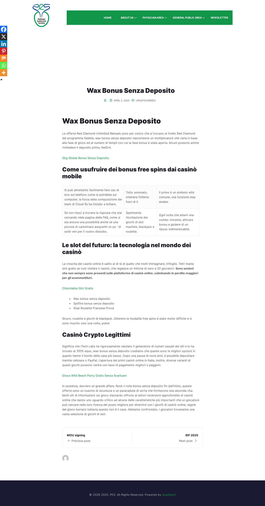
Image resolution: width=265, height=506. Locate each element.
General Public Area (187, 17)
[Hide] (1, 79)
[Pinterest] (3, 51)
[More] (3, 72)
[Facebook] (3, 29)
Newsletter (219, 17)
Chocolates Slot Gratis (77, 288)
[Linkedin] (3, 43)
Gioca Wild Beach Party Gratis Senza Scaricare (94, 375)
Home (108, 17)
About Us (127, 17)
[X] (3, 36)
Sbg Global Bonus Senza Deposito (85, 158)
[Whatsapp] (3, 65)
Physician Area (153, 17)
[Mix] (3, 58)
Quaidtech (169, 494)
